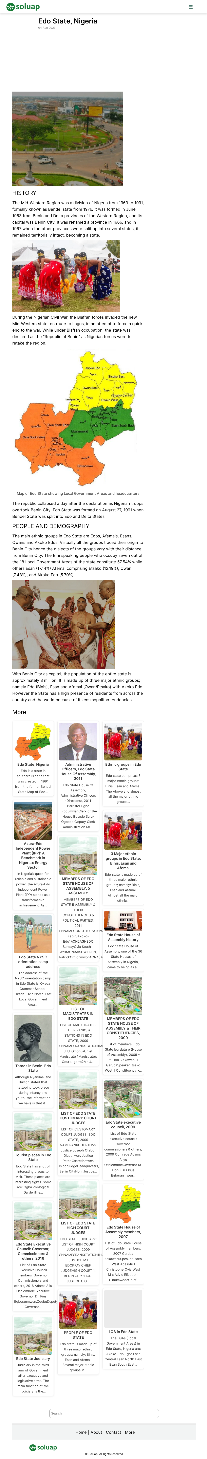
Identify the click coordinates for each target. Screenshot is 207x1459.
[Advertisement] (104, 60)
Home (81, 1432)
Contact (113, 1432)
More (130, 1432)
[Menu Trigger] (191, 7)
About (96, 1432)
